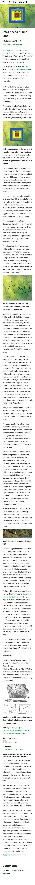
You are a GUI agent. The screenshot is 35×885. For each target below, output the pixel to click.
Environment (18, 730)
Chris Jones (7, 45)
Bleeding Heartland (17, 2)
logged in (15, 871)
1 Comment (17, 45)
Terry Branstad (8, 733)
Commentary (7, 730)
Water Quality (19, 733)
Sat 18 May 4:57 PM (18, 855)
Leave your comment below (13, 749)
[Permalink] (3, 41)
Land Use (26, 730)
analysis (19, 728)
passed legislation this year (21, 69)
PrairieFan (6, 855)
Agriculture (11, 728)
